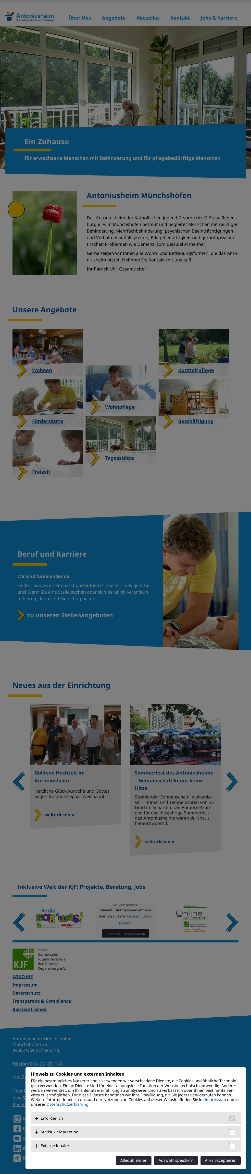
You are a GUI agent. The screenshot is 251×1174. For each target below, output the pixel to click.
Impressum (215, 1099)
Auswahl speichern (176, 1160)
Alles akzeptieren (221, 1160)
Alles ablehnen (133, 1160)
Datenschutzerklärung (67, 1104)
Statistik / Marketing (59, 1132)
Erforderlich (52, 1118)
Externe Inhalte (55, 1145)
